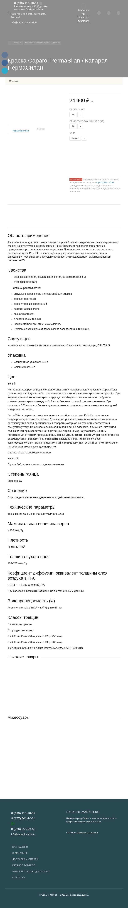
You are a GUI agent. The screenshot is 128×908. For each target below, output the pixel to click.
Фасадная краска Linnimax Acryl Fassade (29, 694)
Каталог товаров (23, 865)
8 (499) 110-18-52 (26, 3)
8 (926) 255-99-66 (23, 829)
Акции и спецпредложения (30, 871)
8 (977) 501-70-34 (105, 182)
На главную (20, 847)
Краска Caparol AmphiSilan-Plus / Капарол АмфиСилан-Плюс (40, 755)
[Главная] (10, 43)
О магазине (20, 853)
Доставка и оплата (25, 859)
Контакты (18, 877)
